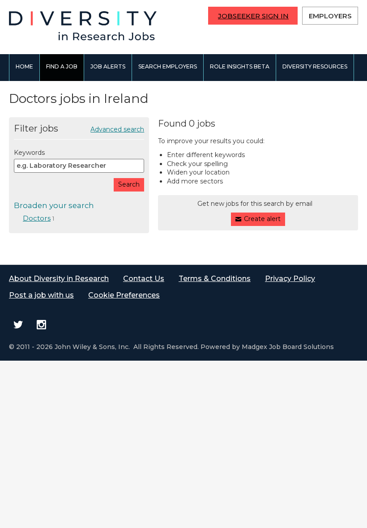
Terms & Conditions (215, 278)
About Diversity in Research (59, 278)
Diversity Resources (314, 66)
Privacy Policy (290, 278)
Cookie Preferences (124, 295)
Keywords (29, 153)
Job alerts (107, 66)
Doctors (37, 218)
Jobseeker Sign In (253, 16)
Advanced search (117, 129)
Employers (330, 16)
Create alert (262, 219)
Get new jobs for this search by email (254, 204)
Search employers (167, 66)
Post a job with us (41, 295)
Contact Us (143, 278)
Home (24, 66)
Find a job (61, 66)
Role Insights (239, 66)
